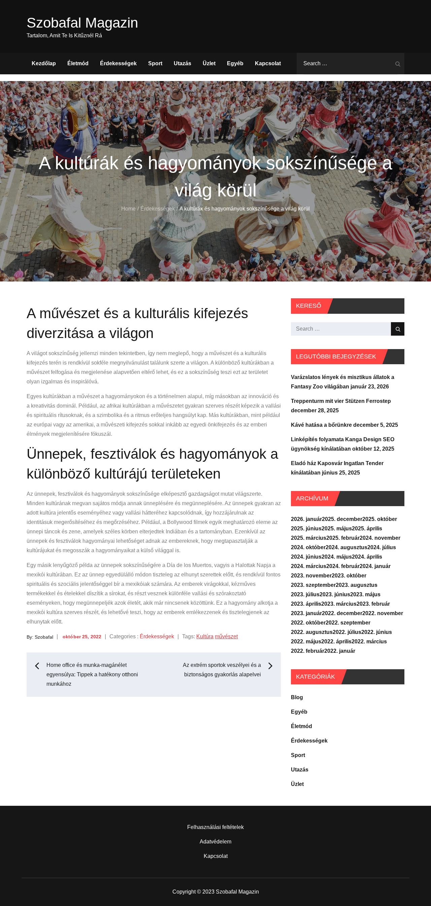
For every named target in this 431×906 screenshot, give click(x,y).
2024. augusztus (346, 547)
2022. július (347, 632)
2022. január (339, 651)
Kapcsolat (268, 63)
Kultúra (204, 636)
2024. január (375, 566)
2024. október (308, 547)
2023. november (311, 575)
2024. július (381, 547)
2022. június (376, 632)
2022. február (307, 651)
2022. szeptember (348, 623)
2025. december (342, 519)
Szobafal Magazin (82, 23)
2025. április (367, 528)
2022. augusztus (312, 632)
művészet (226, 636)
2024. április (367, 557)
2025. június (306, 528)
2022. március (369, 641)
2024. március (308, 566)
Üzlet (209, 63)
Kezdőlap (44, 63)
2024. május (337, 557)
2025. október (379, 519)
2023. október (349, 575)
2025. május (337, 528)
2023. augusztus (356, 585)
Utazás (182, 63)
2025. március (308, 538)
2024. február (343, 566)
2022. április (336, 641)
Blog (297, 697)
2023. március (339, 604)
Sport (155, 63)
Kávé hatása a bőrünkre (321, 425)
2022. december (342, 613)
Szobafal (44, 636)
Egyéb (235, 63)
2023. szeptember (313, 585)
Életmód (78, 63)
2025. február (343, 538)
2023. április (306, 604)
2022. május (306, 641)
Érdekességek (118, 63)
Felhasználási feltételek (215, 827)
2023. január (306, 613)
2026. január (306, 519)
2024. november (380, 538)
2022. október (308, 623)
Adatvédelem (215, 841)
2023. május (365, 594)
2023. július (305, 594)
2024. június (306, 557)
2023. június (335, 594)
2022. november (382, 613)
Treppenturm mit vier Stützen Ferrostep (341, 401)
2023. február (373, 604)
